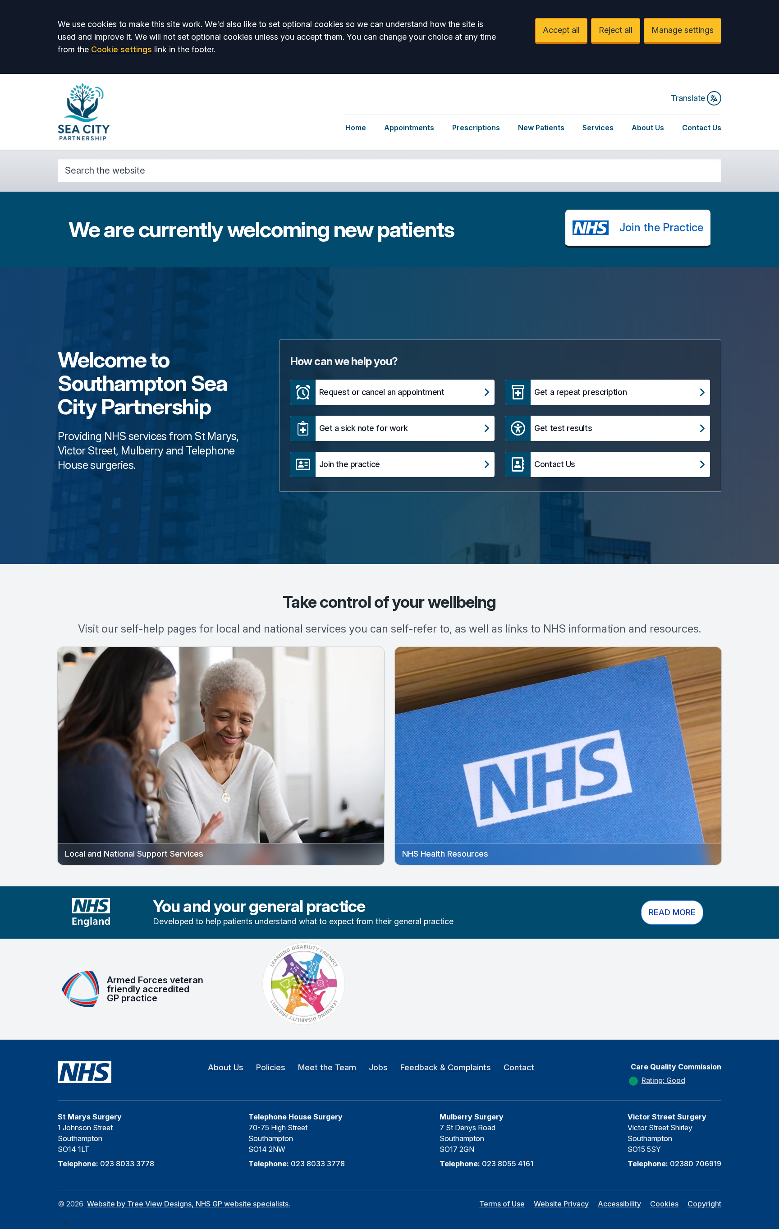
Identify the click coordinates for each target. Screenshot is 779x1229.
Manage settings (682, 30)
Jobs (378, 1067)
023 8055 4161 (507, 1163)
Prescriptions (476, 127)
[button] (392, 392)
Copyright (704, 1203)
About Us (648, 127)
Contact (519, 1067)
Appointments (409, 127)
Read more (672, 912)
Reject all (615, 30)
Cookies (664, 1203)
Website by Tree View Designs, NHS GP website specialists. (188, 1203)
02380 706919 (695, 1163)
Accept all (561, 30)
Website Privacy (561, 1203)
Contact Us (701, 127)
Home (355, 127)
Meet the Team (327, 1067)
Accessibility (619, 1203)
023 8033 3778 (127, 1163)
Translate (688, 98)
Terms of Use (502, 1203)
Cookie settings (121, 49)
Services (598, 127)
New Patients (541, 127)
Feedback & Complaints (445, 1067)
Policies (270, 1067)
